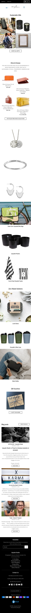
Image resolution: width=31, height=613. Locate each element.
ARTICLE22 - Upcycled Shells (15, 444)
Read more (15, 465)
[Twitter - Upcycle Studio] (9, 584)
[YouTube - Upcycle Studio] (19, 584)
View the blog (24, 424)
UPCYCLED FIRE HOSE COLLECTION (15, 118)
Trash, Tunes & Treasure (15, 518)
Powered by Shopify (15, 607)
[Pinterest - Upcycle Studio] (17, 584)
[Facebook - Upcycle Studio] (12, 584)
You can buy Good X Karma (15, 485)
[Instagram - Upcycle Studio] (14, 584)
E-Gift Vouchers (15, 412)
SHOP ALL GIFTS (15, 51)
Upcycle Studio (17, 606)
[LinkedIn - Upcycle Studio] (21, 584)
